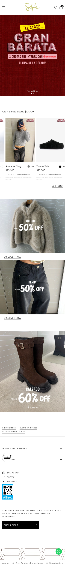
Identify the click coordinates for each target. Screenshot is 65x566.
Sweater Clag (10, 166)
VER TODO (57, 186)
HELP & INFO (9, 459)
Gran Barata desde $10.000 (18, 111)
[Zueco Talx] (48, 140)
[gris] (25, 166)
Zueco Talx (39, 166)
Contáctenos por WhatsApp (59, 551)
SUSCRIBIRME (11, 525)
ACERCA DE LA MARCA (14, 448)
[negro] (57, 166)
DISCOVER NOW (12, 257)
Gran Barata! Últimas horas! (22, 563)
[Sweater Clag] (17, 140)
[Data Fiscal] (7, 493)
